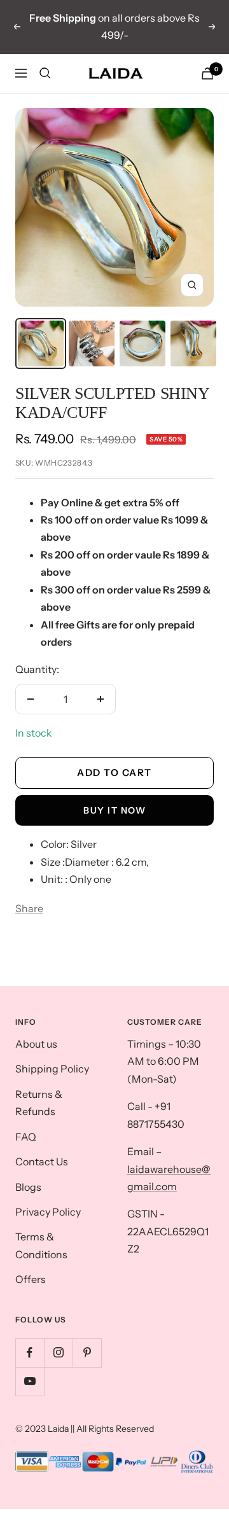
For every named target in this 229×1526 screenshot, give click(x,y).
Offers (30, 1279)
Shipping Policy (52, 1068)
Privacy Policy (48, 1211)
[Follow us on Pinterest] (87, 1352)
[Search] (45, 73)
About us (36, 1043)
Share (29, 908)
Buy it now (114, 810)
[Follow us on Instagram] (58, 1352)
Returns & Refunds (38, 1103)
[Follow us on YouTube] (29, 1381)
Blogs (28, 1187)
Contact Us (41, 1161)
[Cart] (207, 73)
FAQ (25, 1136)
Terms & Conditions (41, 1245)
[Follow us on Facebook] (29, 1352)
